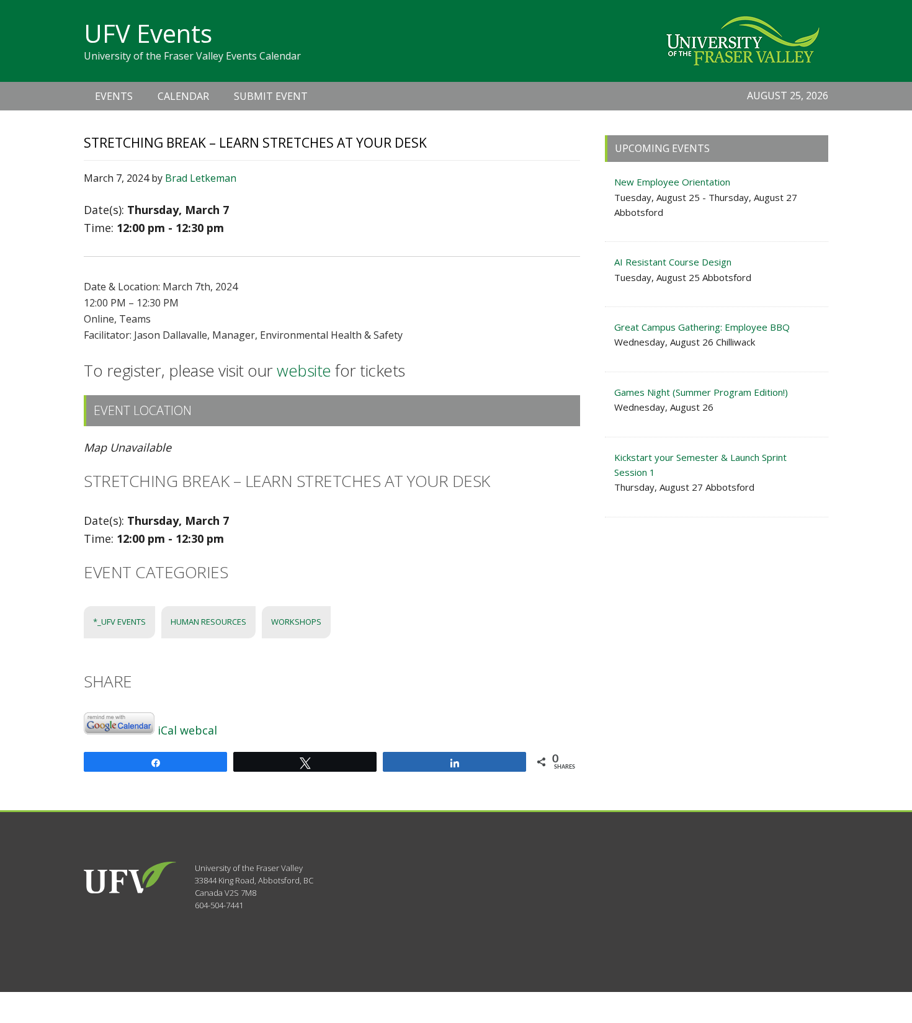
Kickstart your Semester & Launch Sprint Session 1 (700, 464)
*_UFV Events (119, 621)
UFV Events (148, 33)
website (304, 370)
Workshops (296, 621)
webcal (198, 730)
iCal (167, 730)
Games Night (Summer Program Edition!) (701, 392)
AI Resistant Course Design (672, 262)
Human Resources (208, 621)
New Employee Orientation (672, 182)
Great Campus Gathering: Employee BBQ (702, 327)
